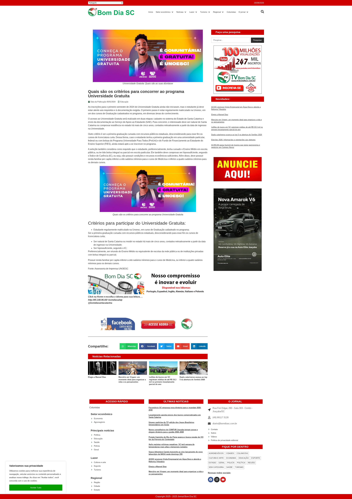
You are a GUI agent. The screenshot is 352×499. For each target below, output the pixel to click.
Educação (124, 102)
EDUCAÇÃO (244, 458)
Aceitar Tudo (35, 487)
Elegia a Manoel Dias (97, 377)
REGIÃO (251, 463)
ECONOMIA (231, 458)
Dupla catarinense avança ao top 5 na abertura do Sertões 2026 (236, 135)
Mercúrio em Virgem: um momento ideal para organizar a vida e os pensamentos (132, 379)
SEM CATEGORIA (216, 467)
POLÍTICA (241, 463)
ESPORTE (255, 458)
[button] (129, 346)
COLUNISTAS (242, 453)
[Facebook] (210, 479)
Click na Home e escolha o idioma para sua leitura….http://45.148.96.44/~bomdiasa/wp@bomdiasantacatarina (115, 300)
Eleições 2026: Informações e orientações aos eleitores (233, 140)
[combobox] (230, 40)
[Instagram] (217, 479)
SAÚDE (229, 467)
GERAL (222, 463)
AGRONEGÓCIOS (216, 453)
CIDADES (230, 453)
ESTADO (212, 463)
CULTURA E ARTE (216, 458)
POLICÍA (230, 463)
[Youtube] (223, 479)
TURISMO (239, 467)
